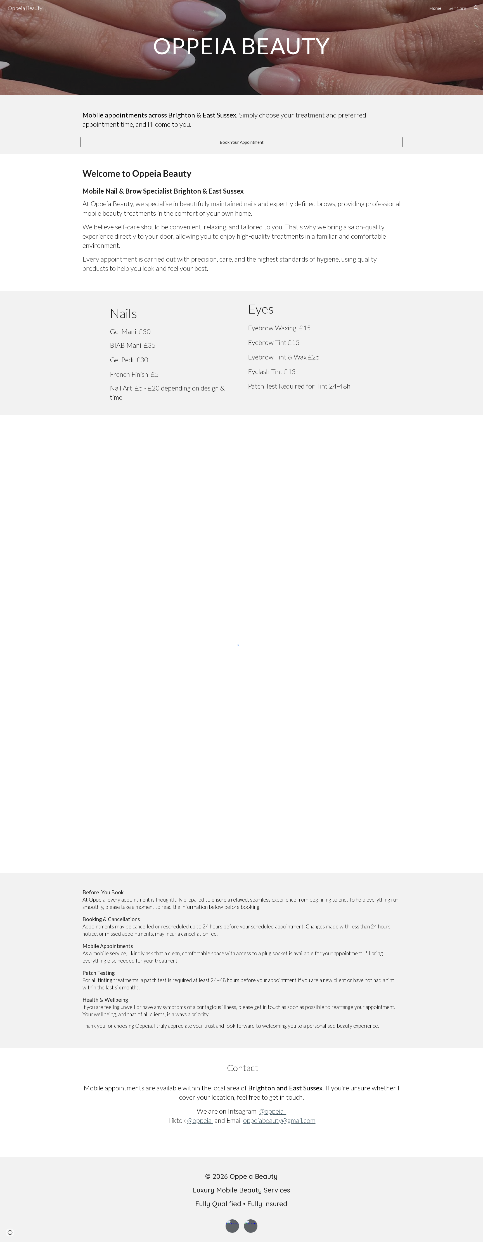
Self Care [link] (457, 8)
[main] (241, 48)
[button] (476, 8)
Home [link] (435, 8)
